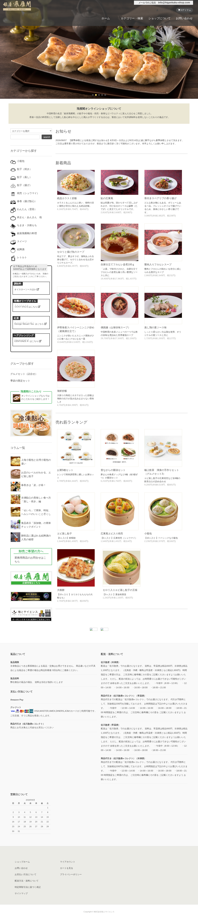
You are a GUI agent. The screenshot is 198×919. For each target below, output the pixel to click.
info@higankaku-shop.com (174, 2)
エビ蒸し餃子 (64, 533)
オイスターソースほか (25, 289)
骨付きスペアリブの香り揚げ (160, 198)
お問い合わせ (184, 18)
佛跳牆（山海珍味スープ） (115, 327)
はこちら (26, 306)
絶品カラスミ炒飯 (67, 198)
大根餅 (61, 590)
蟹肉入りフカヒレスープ (158, 264)
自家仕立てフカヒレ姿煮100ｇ (118, 264)
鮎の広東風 (107, 198)
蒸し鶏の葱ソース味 (155, 327)
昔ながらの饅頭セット (113, 470)
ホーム (105, 18)
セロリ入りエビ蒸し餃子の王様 (120, 590)
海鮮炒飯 (62, 391)
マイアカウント (166, 10)
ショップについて (159, 18)
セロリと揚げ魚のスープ (70, 252)
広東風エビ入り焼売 (112, 533)
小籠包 (148, 533)
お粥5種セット (65, 470)
